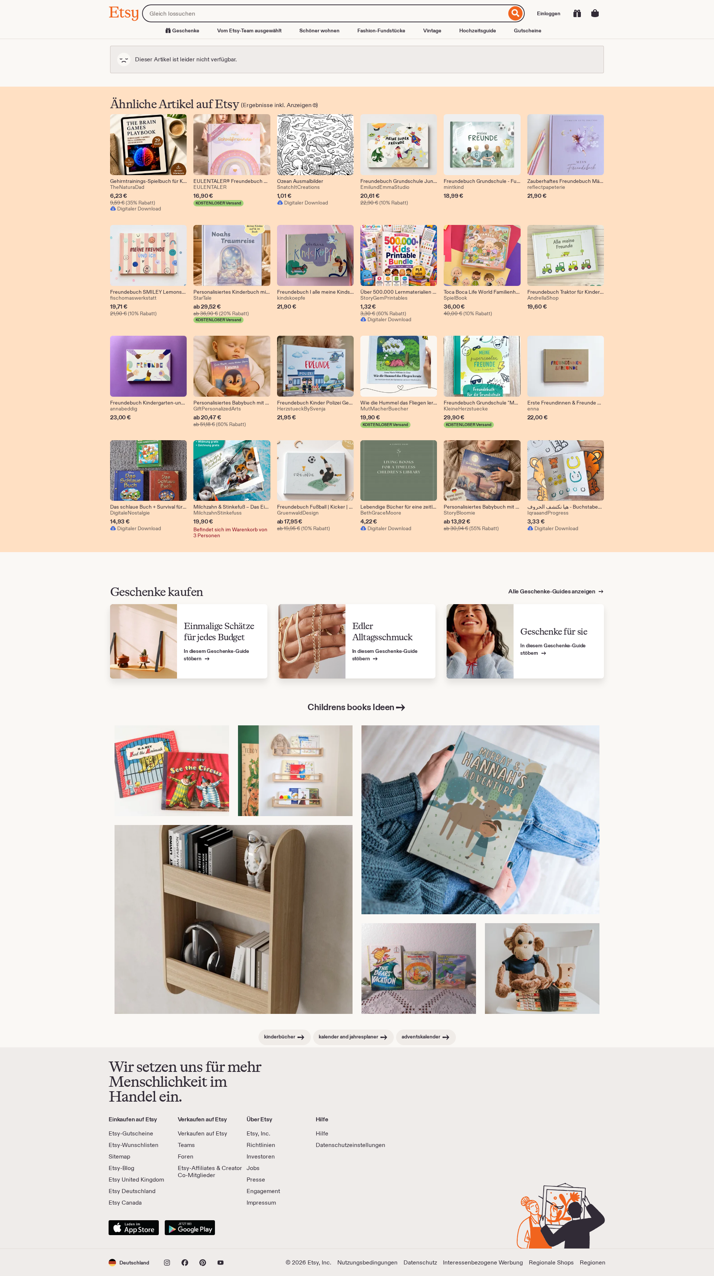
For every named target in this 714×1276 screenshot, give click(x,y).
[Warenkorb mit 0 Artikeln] (595, 13)
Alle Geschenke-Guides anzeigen (552, 591)
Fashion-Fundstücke (381, 30)
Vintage (432, 30)
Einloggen (548, 13)
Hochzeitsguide (477, 30)
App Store (134, 1227)
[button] (129, 1262)
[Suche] (515, 13)
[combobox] (324, 13)
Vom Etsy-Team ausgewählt (249, 30)
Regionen (592, 1262)
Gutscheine (527, 30)
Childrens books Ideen (351, 707)
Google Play (190, 1227)
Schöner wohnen (319, 30)
